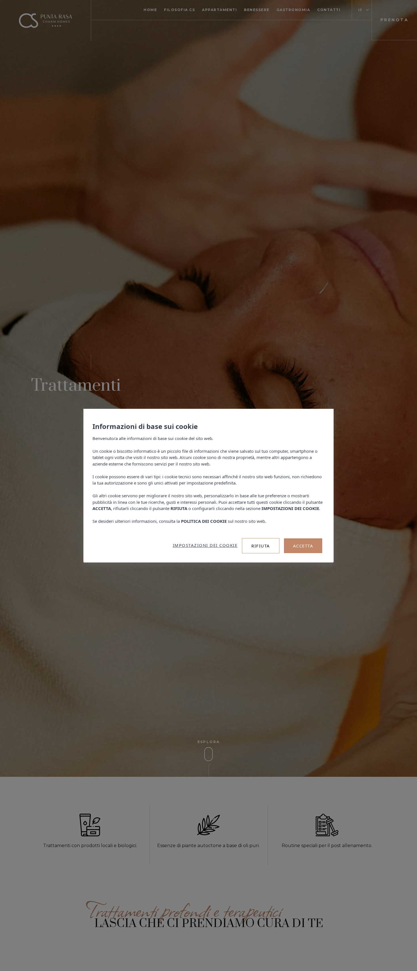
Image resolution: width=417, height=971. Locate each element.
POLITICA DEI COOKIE (204, 521)
